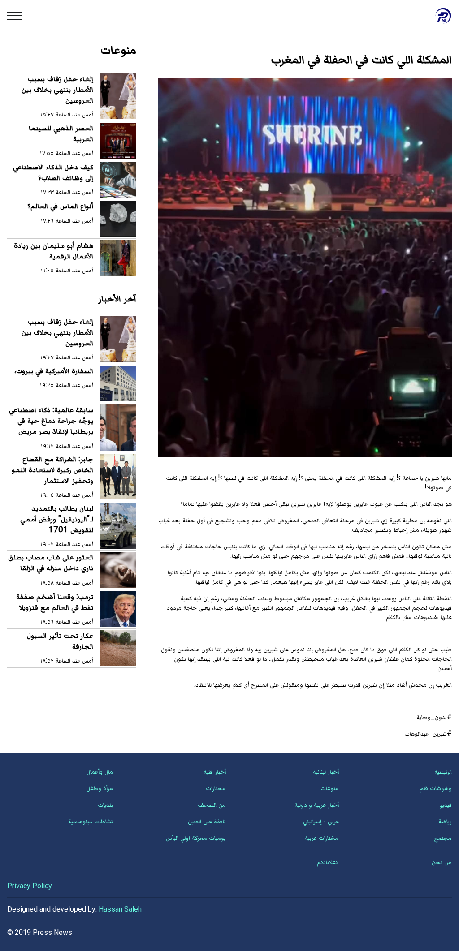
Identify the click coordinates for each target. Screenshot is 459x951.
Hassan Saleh (120, 909)
